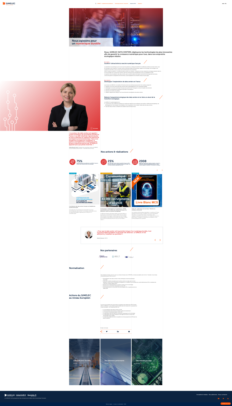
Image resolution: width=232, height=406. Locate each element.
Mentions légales (109, 404)
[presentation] (157, 170)
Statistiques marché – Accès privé (121, 3)
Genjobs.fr (140, 3)
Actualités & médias (202, 394)
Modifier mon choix (226, 403)
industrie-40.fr (133, 3)
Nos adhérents (213, 394)
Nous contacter (222, 394)
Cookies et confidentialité (118, 404)
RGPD (125, 404)
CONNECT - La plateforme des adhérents (105, 3)
